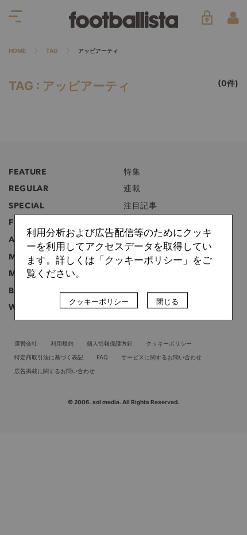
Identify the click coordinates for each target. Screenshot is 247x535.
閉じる (167, 302)
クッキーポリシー (99, 302)
